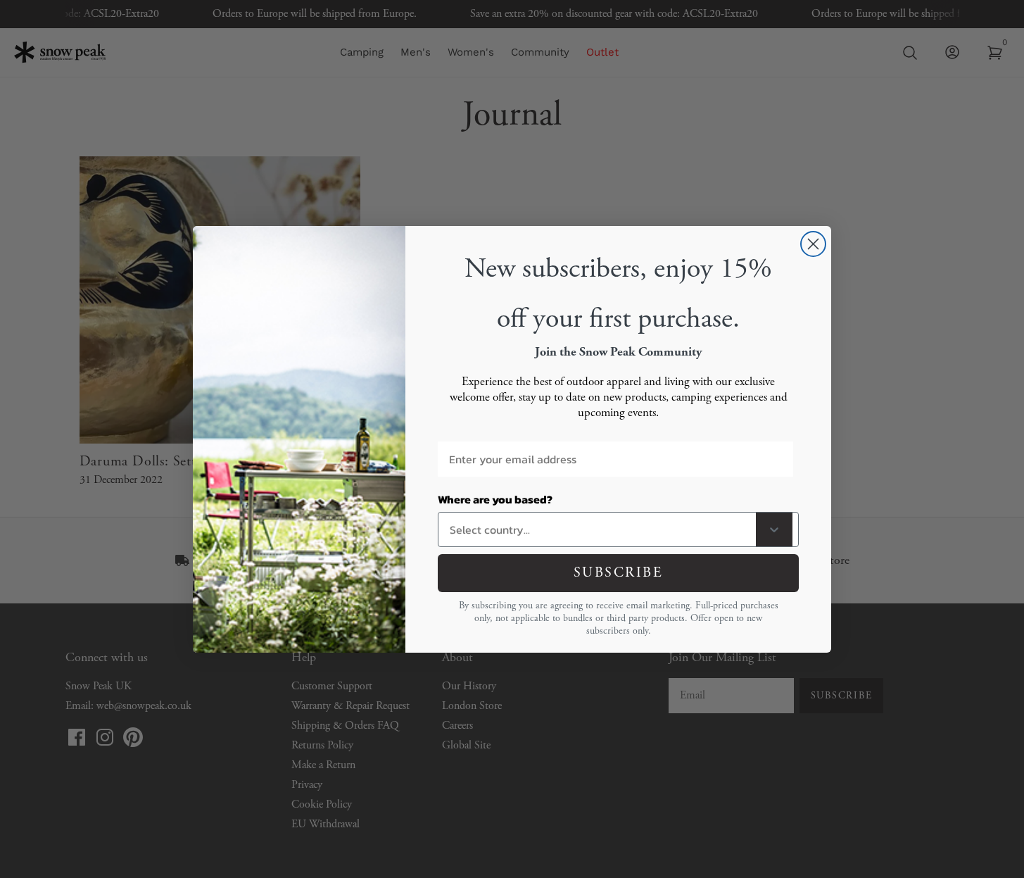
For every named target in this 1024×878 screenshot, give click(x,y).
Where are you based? (495, 499)
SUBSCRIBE (619, 573)
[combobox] (600, 529)
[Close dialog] (813, 244)
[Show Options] (774, 529)
